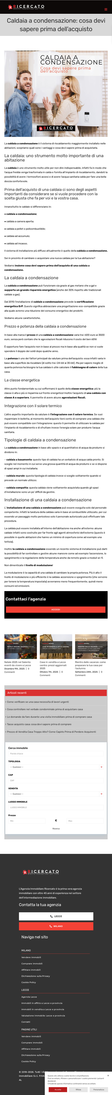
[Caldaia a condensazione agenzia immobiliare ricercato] (56, 94)
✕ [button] (108, 1075)
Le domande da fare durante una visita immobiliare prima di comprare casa (49, 716)
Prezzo (12, 815)
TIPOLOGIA (14, 761)
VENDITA (13, 788)
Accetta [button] (58, 1089)
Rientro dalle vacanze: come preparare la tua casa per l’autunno (90, 665)
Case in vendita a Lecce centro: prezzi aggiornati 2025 (53, 665)
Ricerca (56, 828)
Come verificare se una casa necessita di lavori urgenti (38, 701)
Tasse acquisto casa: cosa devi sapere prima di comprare (39, 724)
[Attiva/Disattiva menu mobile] (106, 9)
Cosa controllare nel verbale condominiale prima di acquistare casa (45, 709)
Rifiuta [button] (78, 1089)
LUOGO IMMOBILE (17, 802)
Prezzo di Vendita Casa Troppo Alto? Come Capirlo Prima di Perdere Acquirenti (51, 731)
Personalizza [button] (98, 1089)
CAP (10, 775)
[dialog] (78, 1083)
